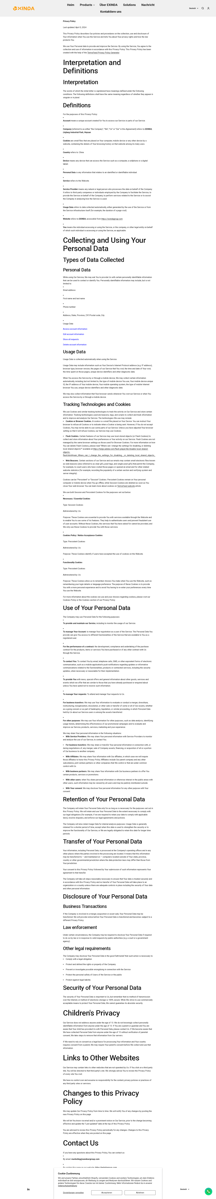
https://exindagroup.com (112, 219)
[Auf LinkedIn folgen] (28, 1189)
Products (86, 5)
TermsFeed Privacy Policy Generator (103, 52)
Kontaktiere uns (110, 11)
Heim (70, 5)
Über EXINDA (109, 5)
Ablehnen (140, 1192)
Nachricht (147, 5)
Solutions (129, 5)
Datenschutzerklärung (67, 1186)
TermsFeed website (126, 486)
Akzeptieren (106, 1192)
